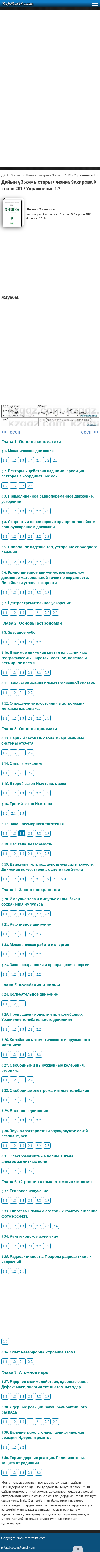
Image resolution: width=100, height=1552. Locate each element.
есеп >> (89, 431)
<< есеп (10, 431)
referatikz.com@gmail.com (18, 1547)
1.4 (30, 460)
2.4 (63, 879)
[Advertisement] (50, 59)
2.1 (38, 460)
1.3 (22, 460)
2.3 (55, 460)
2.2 (47, 460)
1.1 (5, 460)
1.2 (13, 460)
